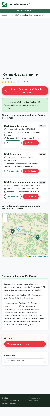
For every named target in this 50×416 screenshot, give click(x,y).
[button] (18, 229)
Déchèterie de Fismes (15, 125)
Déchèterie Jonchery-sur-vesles (21, 182)
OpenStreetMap (42, 256)
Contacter (32, 143)
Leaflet (31, 256)
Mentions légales (9, 403)
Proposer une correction (34, 399)
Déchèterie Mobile (13, 154)
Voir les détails (13, 143)
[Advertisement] (25, 44)
